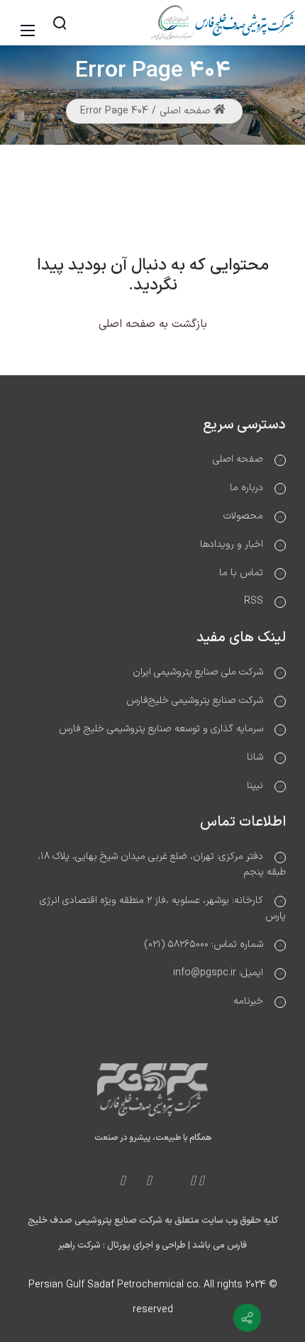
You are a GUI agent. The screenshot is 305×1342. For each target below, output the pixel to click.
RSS (253, 601)
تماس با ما (241, 572)
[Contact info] (247, 1318)
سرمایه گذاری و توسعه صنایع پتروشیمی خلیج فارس (161, 728)
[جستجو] (59, 23)
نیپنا (255, 785)
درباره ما (246, 487)
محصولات (243, 516)
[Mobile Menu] (30, 23)
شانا (255, 757)
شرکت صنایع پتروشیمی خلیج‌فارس (194, 700)
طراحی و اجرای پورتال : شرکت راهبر (122, 1245)
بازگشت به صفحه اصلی (153, 324)
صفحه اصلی (187, 111)
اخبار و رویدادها (231, 544)
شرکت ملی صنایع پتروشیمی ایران (198, 672)
